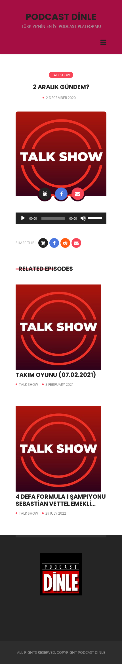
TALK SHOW (61, 75)
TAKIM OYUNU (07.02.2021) (56, 375)
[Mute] (83, 218)
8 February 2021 (59, 384)
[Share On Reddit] (65, 243)
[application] (61, 218)
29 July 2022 (55, 513)
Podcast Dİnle (61, 16)
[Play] (23, 218)
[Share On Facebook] (61, 193)
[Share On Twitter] (45, 193)
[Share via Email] (77, 193)
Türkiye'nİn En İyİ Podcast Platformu (61, 26)
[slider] (96, 218)
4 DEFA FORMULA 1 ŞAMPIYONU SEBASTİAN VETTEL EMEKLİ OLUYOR (61, 503)
